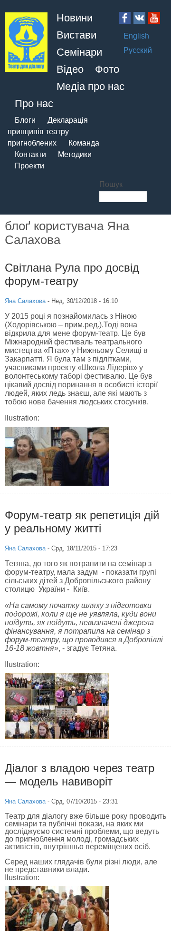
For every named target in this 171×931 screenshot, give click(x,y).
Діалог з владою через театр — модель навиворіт (79, 775)
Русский (138, 50)
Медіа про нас (90, 86)
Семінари (79, 52)
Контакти (30, 154)
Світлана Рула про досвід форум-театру (72, 274)
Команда (83, 143)
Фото (107, 69)
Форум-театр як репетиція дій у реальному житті (82, 522)
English (136, 36)
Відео (70, 69)
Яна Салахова (25, 300)
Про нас (34, 103)
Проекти (29, 166)
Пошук (111, 184)
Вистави (76, 35)
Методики (75, 154)
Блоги (25, 120)
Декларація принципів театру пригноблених (48, 131)
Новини (75, 18)
